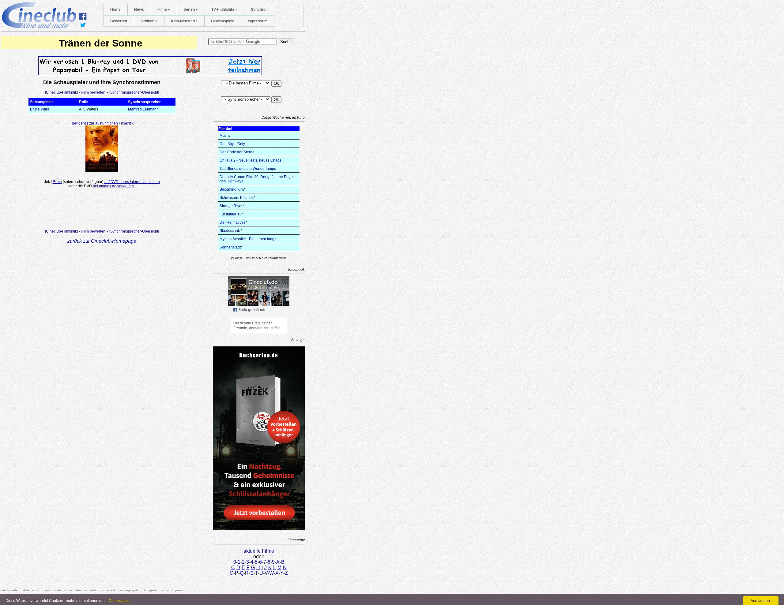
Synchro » (260, 9)
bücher (164, 590)
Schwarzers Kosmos (237, 198)
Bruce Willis (40, 109)
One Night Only (232, 144)
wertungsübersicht (103, 590)
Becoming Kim (232, 189)
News (139, 9)
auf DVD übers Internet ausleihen (132, 182)
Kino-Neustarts (184, 21)
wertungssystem (130, 590)
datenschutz (32, 590)
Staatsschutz (230, 231)
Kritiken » (149, 21)
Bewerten (118, 21)
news (47, 590)
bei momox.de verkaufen (113, 186)
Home (115, 9)
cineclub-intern (10, 590)
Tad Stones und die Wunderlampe (248, 168)
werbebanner (78, 590)
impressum (179, 590)
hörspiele (150, 590)
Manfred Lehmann (143, 109)
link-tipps (60, 590)
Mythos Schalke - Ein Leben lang (247, 239)
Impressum (258, 21)
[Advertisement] (102, 212)
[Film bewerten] (93, 92)
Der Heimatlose (233, 222)
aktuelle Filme (258, 551)
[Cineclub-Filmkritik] (61, 92)
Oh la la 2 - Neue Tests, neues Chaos (250, 160)
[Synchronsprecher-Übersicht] (134, 92)
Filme (57, 182)
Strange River (231, 206)
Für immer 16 (231, 214)
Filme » (163, 9)
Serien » (190, 9)
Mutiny (225, 135)
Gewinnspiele (222, 21)
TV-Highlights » (224, 9)
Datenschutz (119, 601)
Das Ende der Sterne (237, 152)
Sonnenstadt (230, 247)
